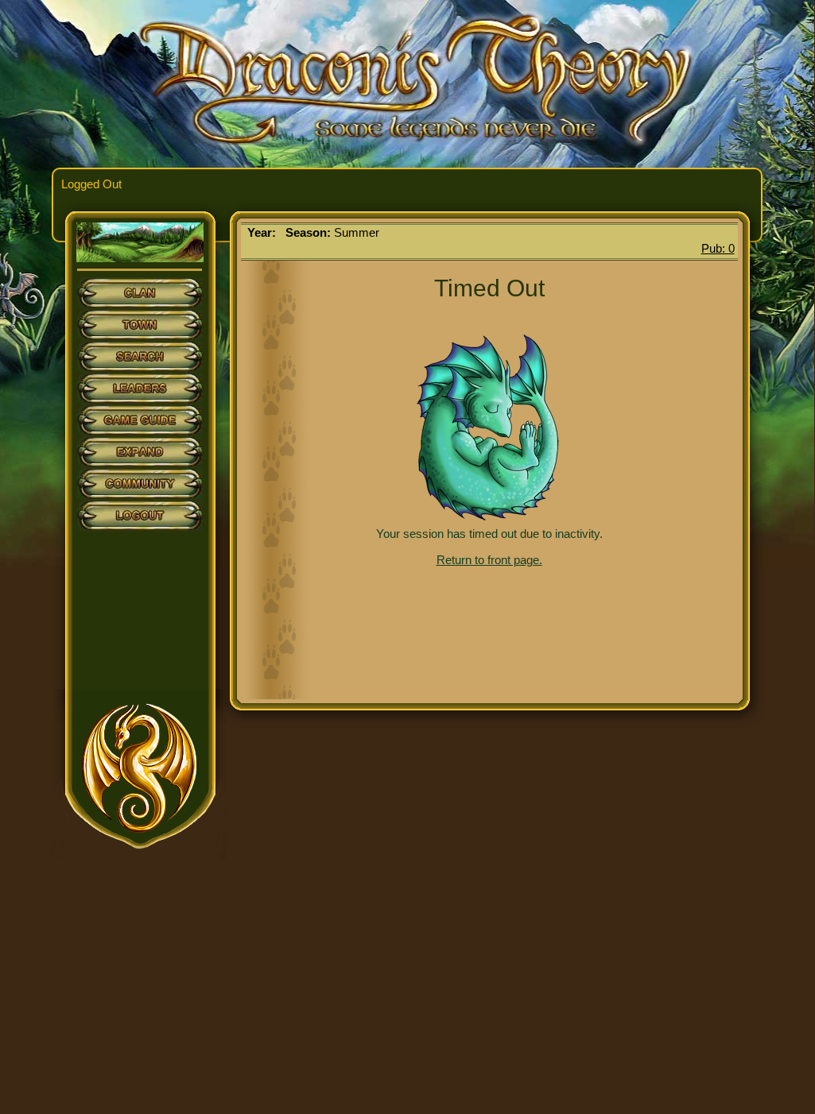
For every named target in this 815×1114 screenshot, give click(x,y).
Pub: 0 (718, 248)
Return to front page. (489, 560)
